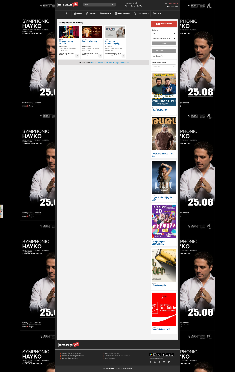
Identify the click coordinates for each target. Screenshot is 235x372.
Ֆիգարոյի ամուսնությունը (112, 42)
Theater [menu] (106, 13)
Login (166, 3)
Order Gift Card (166, 24)
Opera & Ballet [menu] (123, 13)
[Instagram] (155, 362)
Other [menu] (157, 13)
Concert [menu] (92, 13)
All (68, 13)
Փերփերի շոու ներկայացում (158, 242)
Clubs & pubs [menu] (142, 13)
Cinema (79, 13)
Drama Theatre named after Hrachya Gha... (67, 49)
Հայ (168, 6)
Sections (155, 30)
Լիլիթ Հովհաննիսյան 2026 (162, 198)
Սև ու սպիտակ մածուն (66, 42)
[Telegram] (169, 362)
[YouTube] (164, 362)
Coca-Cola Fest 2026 (161, 329)
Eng (172, 6)
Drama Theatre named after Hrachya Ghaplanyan (110, 63)
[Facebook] (150, 362)
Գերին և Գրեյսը (89, 41)
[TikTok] (159, 362)
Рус (176, 6)
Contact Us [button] (159, 56)
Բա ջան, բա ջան (159, 110)
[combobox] (164, 34)
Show (164, 43)
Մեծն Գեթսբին (159, 285)
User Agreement (110, 358)
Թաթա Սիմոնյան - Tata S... (163, 155)
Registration (173, 3)
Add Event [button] (159, 51)
